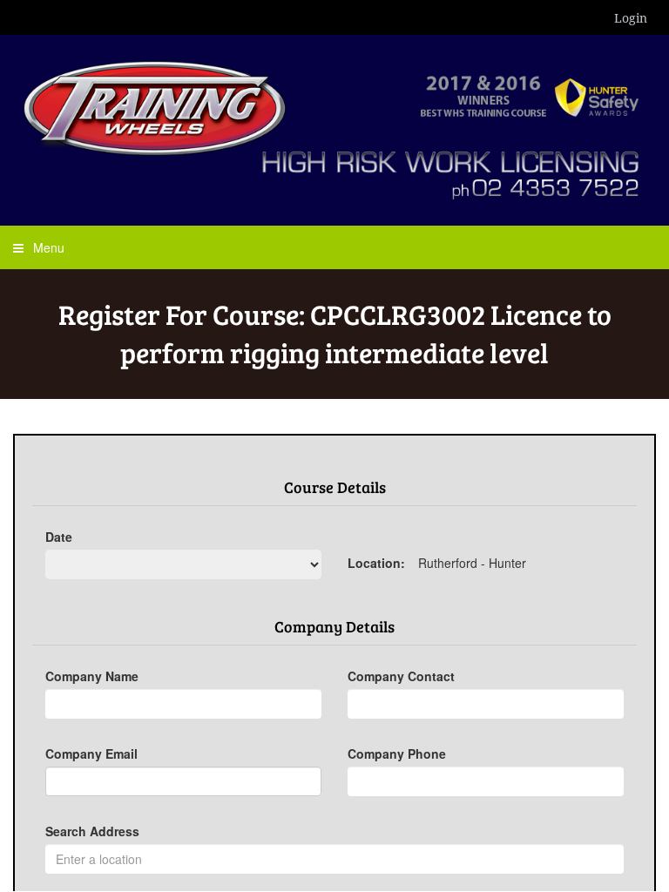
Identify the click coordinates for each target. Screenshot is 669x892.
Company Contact (401, 676)
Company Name (92, 676)
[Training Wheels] (334, 128)
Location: (376, 562)
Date (58, 536)
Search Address (92, 831)
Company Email (91, 753)
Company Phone (397, 753)
